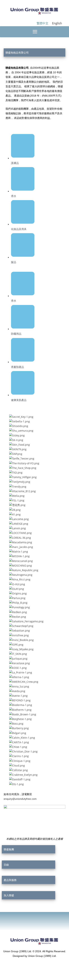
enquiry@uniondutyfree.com (20, 798)
